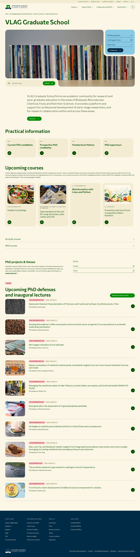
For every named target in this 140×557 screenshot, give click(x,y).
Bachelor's (8, 526)
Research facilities (32, 529)
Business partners (54, 529)
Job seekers (52, 523)
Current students (108, 1)
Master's (8, 529)
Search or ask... (17, 83)
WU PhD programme (113, 35)
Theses (75, 270)
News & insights (32, 536)
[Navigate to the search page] (133, 7)
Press (50, 526)
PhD (6, 536)
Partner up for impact (33, 539)
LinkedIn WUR (75, 523)
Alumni (51, 533)
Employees (52, 539)
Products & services (33, 533)
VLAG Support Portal (114, 40)
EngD (6, 533)
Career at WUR (95, 1)
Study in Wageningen (11, 523)
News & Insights (83, 1)
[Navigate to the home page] (16, 7)
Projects (75, 266)
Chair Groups (31, 526)
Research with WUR (33, 523)
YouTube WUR (75, 526)
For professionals (10, 539)
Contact (126, 1)
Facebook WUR (75, 529)
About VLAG (111, 44)
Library (118, 1)
